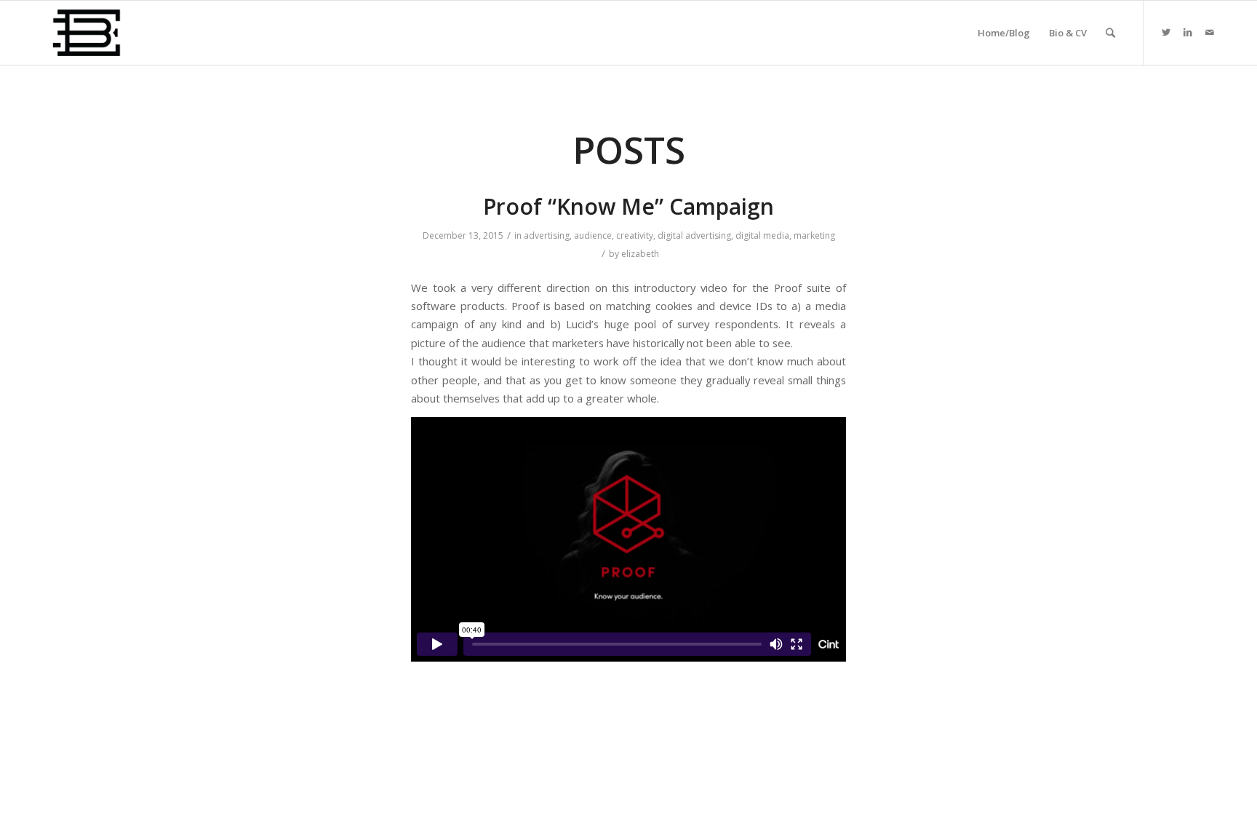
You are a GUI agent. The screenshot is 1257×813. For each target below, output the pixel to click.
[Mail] (1210, 32)
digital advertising (694, 235)
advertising (547, 235)
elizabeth (640, 253)
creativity (634, 235)
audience (593, 235)
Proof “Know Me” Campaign (628, 206)
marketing (814, 235)
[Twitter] (1166, 32)
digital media (762, 235)
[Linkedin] (1188, 32)
